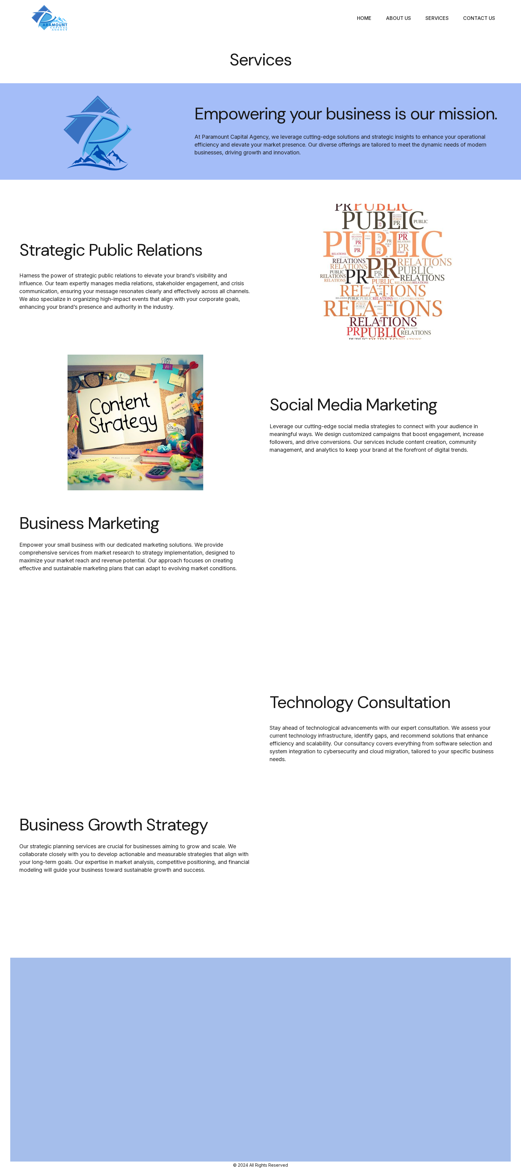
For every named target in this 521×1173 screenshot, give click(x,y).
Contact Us (479, 18)
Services (437, 18)
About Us (398, 18)
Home (364, 18)
